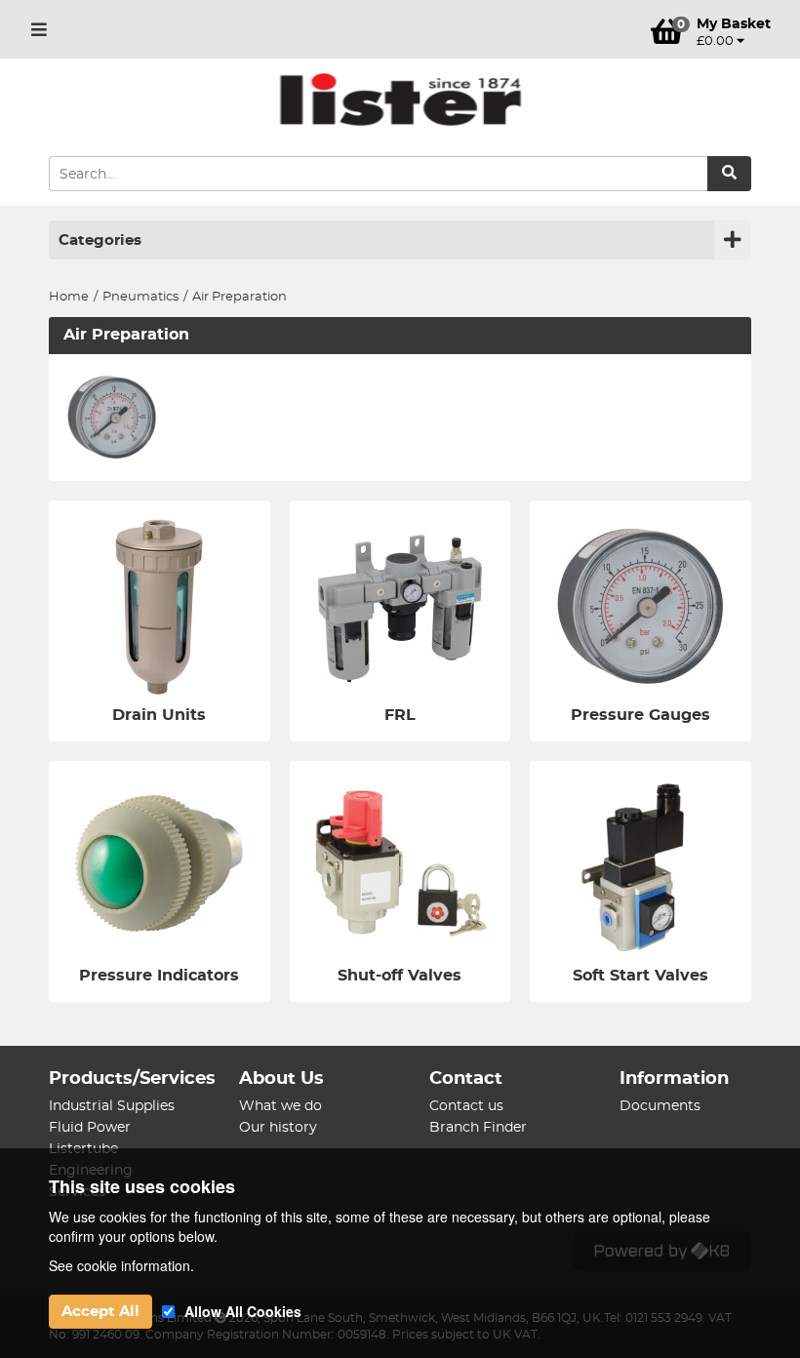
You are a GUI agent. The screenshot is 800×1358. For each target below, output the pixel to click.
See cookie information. (121, 1265)
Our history (278, 1128)
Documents (660, 1106)
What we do (280, 1106)
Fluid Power (90, 1128)
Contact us (466, 1106)
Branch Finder (478, 1128)
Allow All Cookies (242, 1311)
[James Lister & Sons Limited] (400, 100)
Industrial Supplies (112, 1106)
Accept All (100, 1311)
